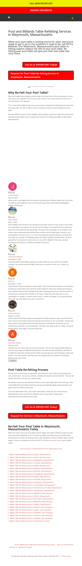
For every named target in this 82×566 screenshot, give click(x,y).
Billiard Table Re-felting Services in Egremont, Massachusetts (31, 468)
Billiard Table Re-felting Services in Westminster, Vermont (30, 521)
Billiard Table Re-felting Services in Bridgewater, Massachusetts (32, 460)
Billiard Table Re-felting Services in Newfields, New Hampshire (31, 513)
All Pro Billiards (35, 435)
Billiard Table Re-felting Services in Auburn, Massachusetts (30, 455)
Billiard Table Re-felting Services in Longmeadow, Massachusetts (32, 485)
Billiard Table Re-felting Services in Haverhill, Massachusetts (30, 479)
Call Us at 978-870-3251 (65, 545)
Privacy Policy (66, 556)
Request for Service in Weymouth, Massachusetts (38, 415)
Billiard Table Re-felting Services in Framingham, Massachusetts (32, 474)
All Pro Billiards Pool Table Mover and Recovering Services (34, 545)
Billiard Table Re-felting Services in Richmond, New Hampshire (31, 515)
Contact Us (13, 547)
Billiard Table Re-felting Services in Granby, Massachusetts (30, 477)
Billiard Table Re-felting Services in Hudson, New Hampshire (30, 510)
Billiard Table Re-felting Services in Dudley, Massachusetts (30, 466)
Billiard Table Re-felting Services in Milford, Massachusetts (30, 496)
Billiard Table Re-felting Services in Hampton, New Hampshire (31, 507)
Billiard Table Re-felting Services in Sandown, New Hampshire (31, 518)
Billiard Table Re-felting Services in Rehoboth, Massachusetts (31, 502)
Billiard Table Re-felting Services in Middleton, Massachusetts (31, 493)
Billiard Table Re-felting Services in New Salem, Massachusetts (31, 499)
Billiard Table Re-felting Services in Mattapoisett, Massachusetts (32, 491)
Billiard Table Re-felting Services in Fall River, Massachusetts (31, 471)
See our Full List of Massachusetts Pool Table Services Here (41, 449)
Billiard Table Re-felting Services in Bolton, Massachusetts (30, 457)
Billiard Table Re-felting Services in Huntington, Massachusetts (31, 482)
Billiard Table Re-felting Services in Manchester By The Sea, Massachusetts (36, 488)
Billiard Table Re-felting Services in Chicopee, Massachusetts (31, 463)
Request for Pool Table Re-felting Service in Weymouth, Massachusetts (35, 75)
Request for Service (25, 547)
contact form (56, 440)
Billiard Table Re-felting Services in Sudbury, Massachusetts (30, 504)
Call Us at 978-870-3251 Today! (41, 64)
